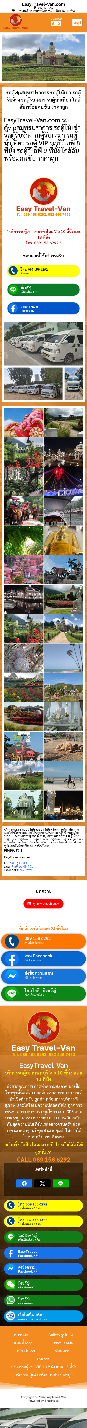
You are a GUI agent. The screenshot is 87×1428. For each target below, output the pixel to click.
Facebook (27, 310)
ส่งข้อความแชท (38, 973)
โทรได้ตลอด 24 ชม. (30, 1208)
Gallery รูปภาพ (60, 1334)
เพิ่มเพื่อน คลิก (26, 1287)
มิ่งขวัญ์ (26, 288)
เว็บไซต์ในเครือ (30, 1314)
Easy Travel (29, 306)
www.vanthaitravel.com (32, 1318)
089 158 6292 (37, 938)
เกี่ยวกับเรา (26, 1350)
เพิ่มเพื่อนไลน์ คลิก (29, 1239)
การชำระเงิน (63, 1342)
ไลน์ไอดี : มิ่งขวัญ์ (40, 990)
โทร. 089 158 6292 (34, 269)
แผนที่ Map (23, 1342)
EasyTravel (27, 1251)
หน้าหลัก (21, 1334)
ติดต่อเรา (26, 273)
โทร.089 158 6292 (32, 1204)
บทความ (44, 1358)
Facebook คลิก (28, 1255)
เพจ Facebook (38, 955)
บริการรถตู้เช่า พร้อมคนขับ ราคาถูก (43, 1374)
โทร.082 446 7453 (32, 1220)
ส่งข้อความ (26, 1267)
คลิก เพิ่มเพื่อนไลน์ (34, 995)
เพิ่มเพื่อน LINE (30, 291)
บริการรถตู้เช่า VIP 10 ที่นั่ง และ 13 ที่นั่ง (43, 1366)
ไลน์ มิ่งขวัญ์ (27, 1235)
